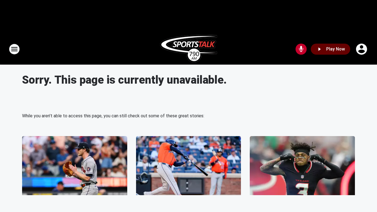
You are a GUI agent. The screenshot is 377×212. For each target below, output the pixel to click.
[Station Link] (188, 49)
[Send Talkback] (301, 49)
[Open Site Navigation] (14, 49)
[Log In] (362, 49)
